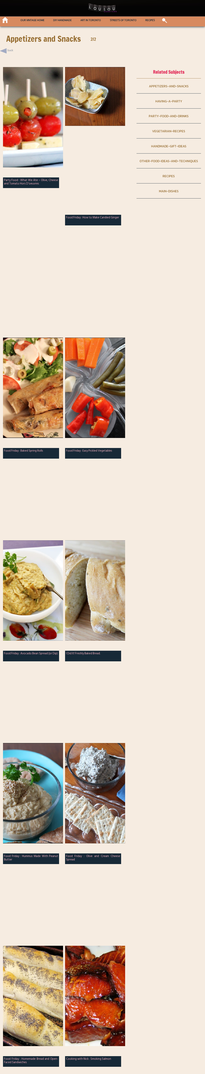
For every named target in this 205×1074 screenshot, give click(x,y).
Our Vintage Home (32, 20)
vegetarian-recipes (168, 131)
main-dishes (169, 191)
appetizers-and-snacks (169, 86)
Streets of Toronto (123, 20)
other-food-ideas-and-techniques (169, 161)
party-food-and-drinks (169, 116)
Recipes (150, 20)
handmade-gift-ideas (168, 146)
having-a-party (168, 101)
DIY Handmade (62, 20)
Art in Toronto (90, 20)
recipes (169, 176)
